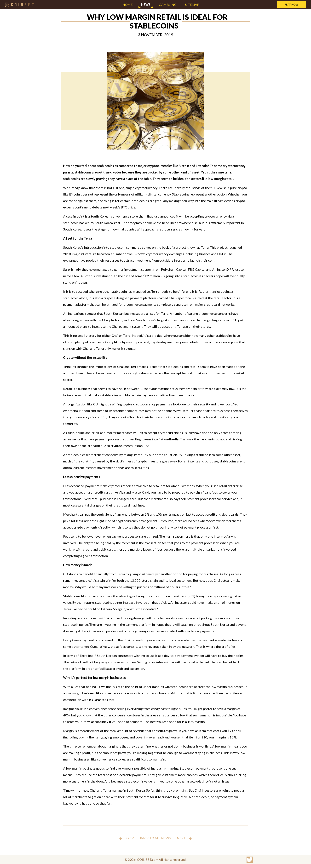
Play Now (291, 4)
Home (127, 4)
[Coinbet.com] (19, 4)
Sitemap (192, 4)
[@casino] (250, 860)
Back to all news (155, 838)
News (145, 4)
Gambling (168, 4)
